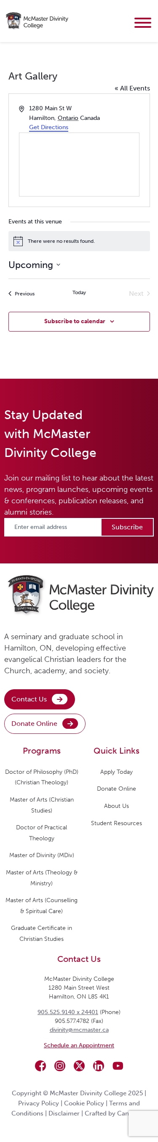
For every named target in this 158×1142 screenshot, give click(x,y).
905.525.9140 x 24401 (67, 1012)
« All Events (132, 88)
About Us (116, 806)
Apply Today (116, 771)
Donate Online (34, 724)
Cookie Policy (84, 1103)
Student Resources (116, 823)
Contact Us (29, 699)
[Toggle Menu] (142, 23)
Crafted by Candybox (116, 1113)
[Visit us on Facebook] (40, 1065)
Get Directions (48, 127)
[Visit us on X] (79, 1065)
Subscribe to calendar (74, 321)
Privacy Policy (38, 1103)
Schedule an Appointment (79, 1045)
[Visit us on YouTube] (117, 1065)
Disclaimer (64, 1113)
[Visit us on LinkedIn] (98, 1065)
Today (79, 292)
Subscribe (127, 527)
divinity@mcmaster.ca (79, 1029)
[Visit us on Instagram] (59, 1065)
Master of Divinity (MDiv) (41, 855)
